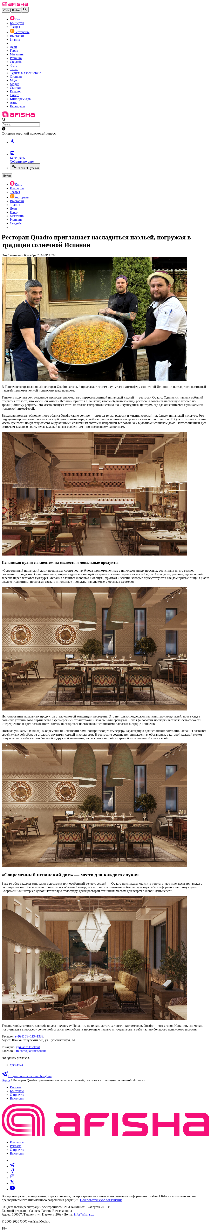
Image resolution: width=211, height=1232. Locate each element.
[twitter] (12, 1183)
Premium (16, 58)
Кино (18, 19)
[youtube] (12, 1189)
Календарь (17, 106)
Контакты (17, 1091)
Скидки (15, 87)
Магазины (17, 54)
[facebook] (12, 1172)
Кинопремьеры (20, 99)
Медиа (14, 84)
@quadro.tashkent (28, 1047)
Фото (13, 65)
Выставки (17, 36)
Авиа (13, 102)
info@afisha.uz (84, 1214)
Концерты (17, 23)
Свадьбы (16, 61)
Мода (14, 80)
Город (14, 50)
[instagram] (12, 1177)
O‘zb (6, 10)
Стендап (16, 76)
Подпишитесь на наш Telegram (30, 1076)
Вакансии (17, 1098)
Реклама (15, 1087)
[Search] (25, 10)
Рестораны (21, 32)
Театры (15, 26)
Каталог (15, 91)
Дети (13, 47)
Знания (15, 39)
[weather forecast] (109, 145)
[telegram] (12, 1166)
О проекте (17, 1094)
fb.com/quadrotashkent (31, 1051)
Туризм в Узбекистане (25, 73)
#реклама (16, 1065)
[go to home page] (15, 4)
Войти (16, 10)
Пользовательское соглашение (101, 1200)
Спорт (14, 95)
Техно (14, 69)
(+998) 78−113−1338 (29, 1036)
